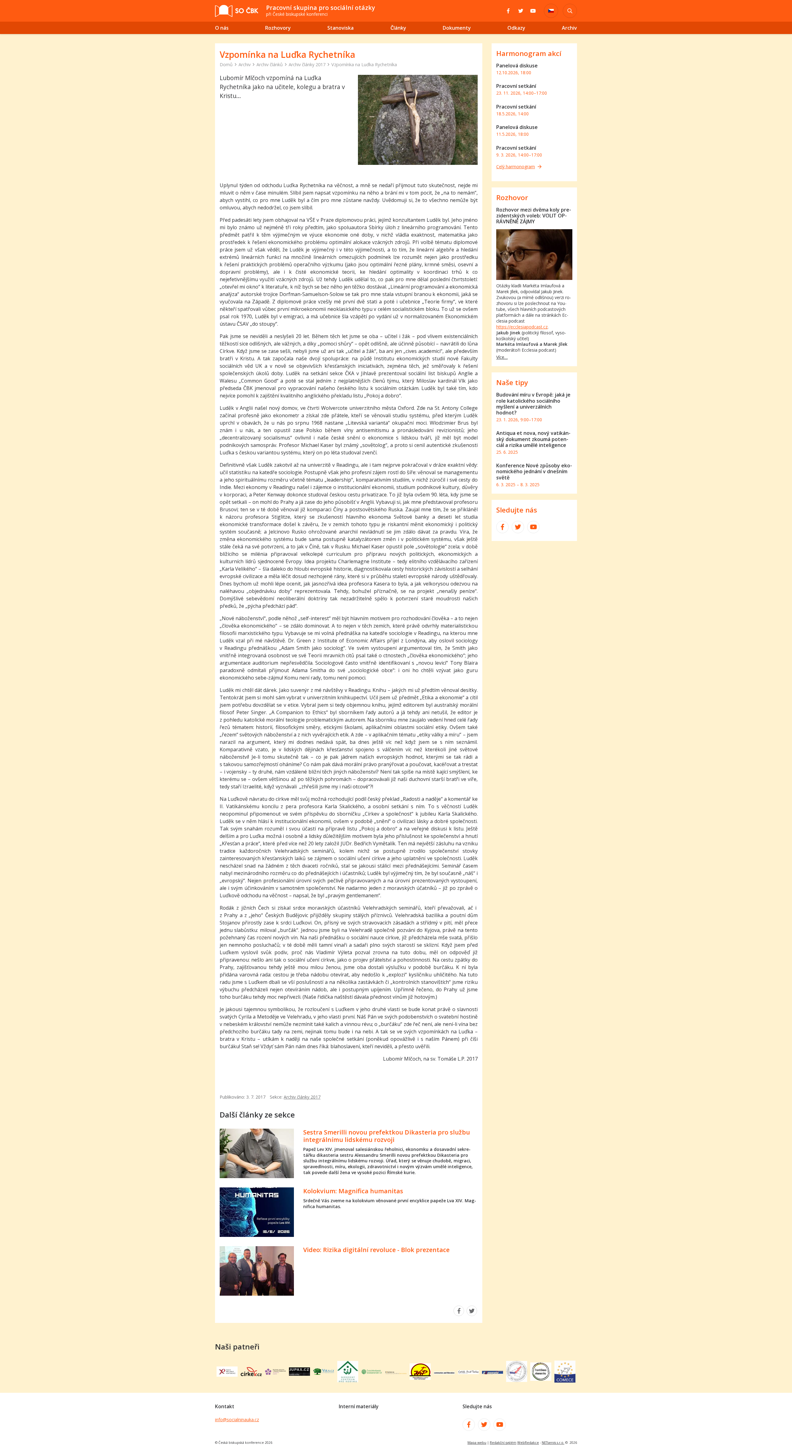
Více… (502, 357)
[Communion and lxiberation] (444, 1372)
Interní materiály (358, 1406)
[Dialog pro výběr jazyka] (551, 11)
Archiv (245, 64)
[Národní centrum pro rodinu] (347, 1380)
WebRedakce (528, 1442)
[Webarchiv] (516, 1380)
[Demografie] (492, 1372)
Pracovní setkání (516, 86)
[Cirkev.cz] (251, 1374)
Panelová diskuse (517, 65)
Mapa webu (476, 1442)
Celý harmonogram (515, 166)
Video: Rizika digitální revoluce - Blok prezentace (376, 1250)
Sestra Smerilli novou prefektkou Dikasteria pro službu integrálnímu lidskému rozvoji (386, 1136)
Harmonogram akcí (528, 53)
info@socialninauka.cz (237, 1419)
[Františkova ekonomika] (540, 1378)
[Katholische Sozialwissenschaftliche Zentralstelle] (396, 1372)
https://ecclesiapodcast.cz (522, 327)
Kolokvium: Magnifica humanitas (353, 1191)
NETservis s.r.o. (553, 1442)
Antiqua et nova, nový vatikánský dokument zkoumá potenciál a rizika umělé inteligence (533, 439)
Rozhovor (512, 197)
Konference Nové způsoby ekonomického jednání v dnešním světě (534, 471)
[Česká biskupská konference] (227, 1374)
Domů (226, 64)
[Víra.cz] (323, 1373)
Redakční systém (503, 1442)
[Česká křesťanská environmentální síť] (371, 1372)
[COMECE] (564, 1380)
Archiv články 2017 (307, 64)
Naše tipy (512, 382)
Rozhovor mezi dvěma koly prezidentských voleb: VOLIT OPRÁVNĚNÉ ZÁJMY (533, 215)
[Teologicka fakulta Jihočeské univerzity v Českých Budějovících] (275, 1373)
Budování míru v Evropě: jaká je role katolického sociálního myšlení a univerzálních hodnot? (533, 403)
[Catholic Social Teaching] (468, 1372)
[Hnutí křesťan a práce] (420, 1378)
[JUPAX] (299, 1374)
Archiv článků (269, 64)
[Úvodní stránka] (236, 11)
